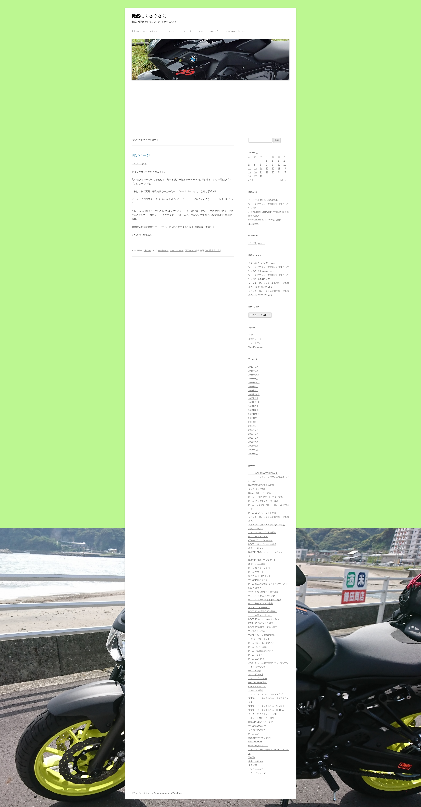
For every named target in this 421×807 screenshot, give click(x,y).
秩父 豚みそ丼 (255, 674)
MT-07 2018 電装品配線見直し (262, 611)
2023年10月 (254, 374)
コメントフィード (256, 343)
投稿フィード (254, 339)
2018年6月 (253, 434)
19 (249, 172)
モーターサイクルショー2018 (262, 714)
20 (255, 172)
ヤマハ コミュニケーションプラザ (265, 694)
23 (273, 172)
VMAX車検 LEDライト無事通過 (263, 591)
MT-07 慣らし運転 (257, 647)
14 (261, 168)
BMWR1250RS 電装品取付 (261, 485)
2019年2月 (253, 410)
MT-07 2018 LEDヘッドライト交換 (264, 599)
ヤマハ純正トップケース (260, 615)
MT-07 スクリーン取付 (259, 568)
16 (273, 168)
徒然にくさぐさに (149, 15)
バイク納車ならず (256, 666)
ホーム (171, 31)
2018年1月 (253, 453)
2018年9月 (253, 422)
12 (249, 168)
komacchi (265, 271)
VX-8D (251, 757)
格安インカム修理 (256, 564)
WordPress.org (255, 347)
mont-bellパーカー (257, 686)
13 (255, 168)
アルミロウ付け (255, 690)
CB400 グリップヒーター (260, 540)
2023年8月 (253, 378)
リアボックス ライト (259, 639)
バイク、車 (186, 31)
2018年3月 (253, 446)
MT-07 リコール (255, 572)
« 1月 (250, 180)
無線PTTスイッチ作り (259, 607)
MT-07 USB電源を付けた (261, 651)
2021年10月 (254, 394)
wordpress (163, 250)
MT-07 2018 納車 (256, 659)
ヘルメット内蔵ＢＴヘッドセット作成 (266, 524)
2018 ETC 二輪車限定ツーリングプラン (268, 663)
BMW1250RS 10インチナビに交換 (264, 219)
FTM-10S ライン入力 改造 (260, 623)
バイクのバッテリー (258, 769)
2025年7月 (253, 367)
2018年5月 (253, 438)
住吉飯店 (252, 765)
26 (249, 176)
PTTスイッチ (254, 670)
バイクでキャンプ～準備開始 (262, 532)
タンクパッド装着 (256, 489)
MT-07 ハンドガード (258, 536)
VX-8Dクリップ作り (257, 631)
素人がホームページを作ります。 (146, 31)
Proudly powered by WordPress (168, 793)
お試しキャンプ (255, 528)
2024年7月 (253, 371)
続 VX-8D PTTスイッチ (259, 576)
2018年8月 (253, 426)
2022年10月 (254, 382)
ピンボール (253, 223)
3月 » (282, 180)
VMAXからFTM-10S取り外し (262, 635)
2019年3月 (253, 406)
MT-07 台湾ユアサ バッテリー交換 (265, 497)
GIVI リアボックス (258, 745)
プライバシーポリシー (235, 31)
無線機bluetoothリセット (260, 737)
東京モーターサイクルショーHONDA (266, 710)
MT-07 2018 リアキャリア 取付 (263, 619)
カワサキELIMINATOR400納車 (263, 200)
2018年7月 (253, 430)
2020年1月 (253, 398)
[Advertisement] (210, 109)
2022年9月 (253, 386)
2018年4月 (253, 442)
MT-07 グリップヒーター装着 (262, 544)
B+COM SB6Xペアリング (260, 722)
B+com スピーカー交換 (259, 493)
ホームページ (176, 250)
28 (261, 176)
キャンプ (214, 31)
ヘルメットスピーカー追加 (261, 718)
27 (255, 176)
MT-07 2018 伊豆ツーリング (261, 595)
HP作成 (147, 250)
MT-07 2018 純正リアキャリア (262, 627)
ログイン (252, 335)
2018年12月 (254, 414)
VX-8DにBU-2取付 (257, 726)
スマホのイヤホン (256, 263)
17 (279, 168)
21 (261, 172)
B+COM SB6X (255, 741)
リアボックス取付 (256, 730)
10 (279, 164)
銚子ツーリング (255, 761)
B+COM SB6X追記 (257, 682)
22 (267, 172)
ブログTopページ (256, 243)
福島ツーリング (255, 548)
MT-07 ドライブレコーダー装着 (263, 501)
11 (285, 164)
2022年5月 (253, 390)
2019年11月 (254, 402)
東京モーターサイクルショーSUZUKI (266, 706)
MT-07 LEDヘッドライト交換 (262, 513)
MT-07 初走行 (255, 655)
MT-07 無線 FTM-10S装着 (260, 603)
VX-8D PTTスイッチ (258, 580)
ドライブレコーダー (258, 773)
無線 (201, 31)
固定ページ (141, 155)
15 (267, 168)
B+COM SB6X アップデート (262, 560)
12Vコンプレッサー (257, 678)
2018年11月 (254, 418)
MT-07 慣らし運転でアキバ (261, 643)
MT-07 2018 (254, 734)
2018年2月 (253, 449)
